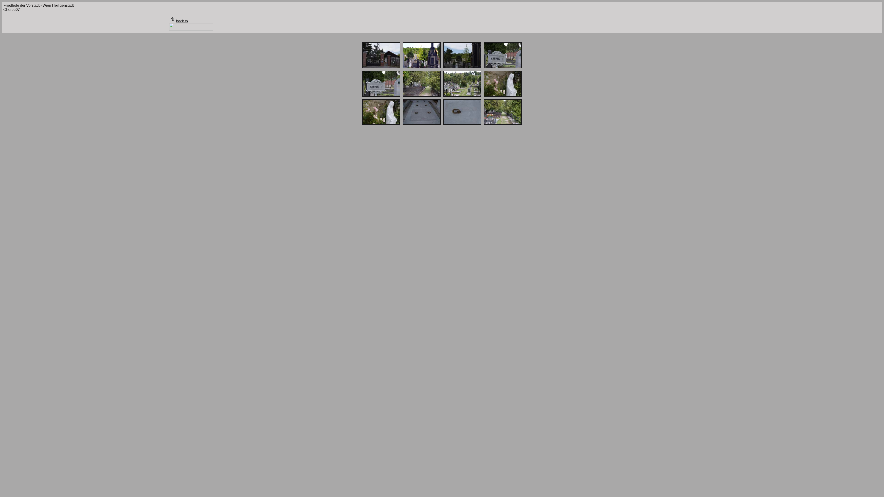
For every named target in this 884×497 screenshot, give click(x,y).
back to (182, 21)
